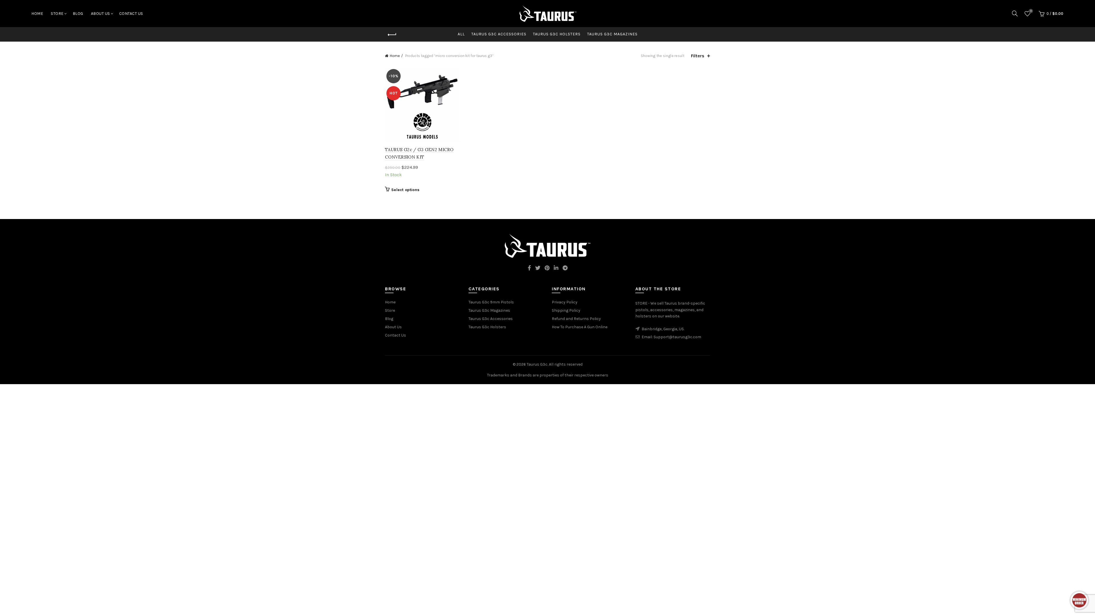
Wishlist (1031, 11)
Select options (405, 189)
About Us (100, 13)
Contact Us (131, 13)
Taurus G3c (537, 364)
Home (37, 13)
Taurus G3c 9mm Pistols (491, 302)
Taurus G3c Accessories (498, 34)
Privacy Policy (564, 302)
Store (57, 13)
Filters (697, 55)
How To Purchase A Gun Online (579, 327)
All (461, 34)
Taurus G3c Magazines (612, 34)
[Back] (392, 34)
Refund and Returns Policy (576, 318)
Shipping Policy (566, 310)
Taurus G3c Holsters (557, 34)
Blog (78, 13)
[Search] (1014, 13)
